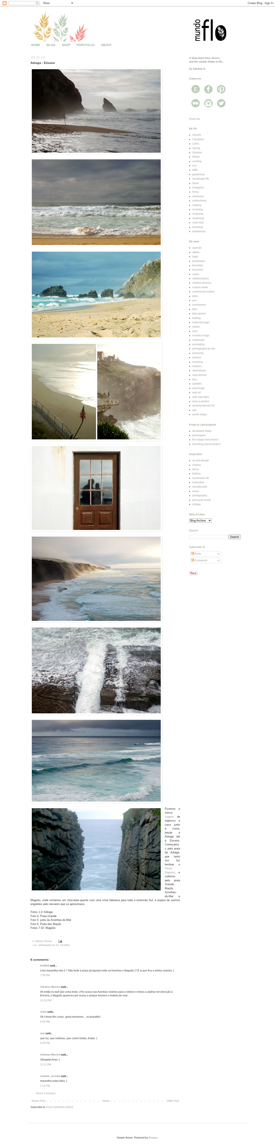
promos (196, 357)
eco (194, 165)
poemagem (199, 435)
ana (42, 1033)
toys (194, 379)
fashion (196, 473)
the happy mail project (205, 439)
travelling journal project (206, 444)
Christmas (198, 139)
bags (195, 256)
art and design (200, 460)
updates (197, 383)
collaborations (200, 278)
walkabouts (199, 231)
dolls (195, 296)
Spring (196, 148)
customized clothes (203, 291)
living (195, 191)
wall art (196, 392)
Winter (196, 156)
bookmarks (198, 261)
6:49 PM (45, 1021)
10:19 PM (45, 1000)
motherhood (199, 200)
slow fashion (199, 375)
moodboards (199, 486)
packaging (198, 344)
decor (195, 469)
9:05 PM (45, 1043)
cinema (196, 464)
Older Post (173, 1100)
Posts (197, 553)
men (194, 331)
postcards (198, 353)
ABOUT (106, 45)
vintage (196, 504)
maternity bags (200, 322)
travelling (64, 945)
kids (194, 309)
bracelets (197, 265)
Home (106, 1100)
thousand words (201, 500)
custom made (200, 287)
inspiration (198, 482)
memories (198, 196)
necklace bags (200, 335)
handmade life (200, 178)
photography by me (49, 945)
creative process (201, 282)
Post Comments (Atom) (59, 1107)
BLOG (51, 45)
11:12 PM (45, 1064)
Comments (200, 560)
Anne (43, 1011)
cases (195, 274)
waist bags (198, 388)
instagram (198, 187)
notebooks (198, 340)
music (195, 491)
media (196, 326)
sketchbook (199, 370)
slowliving (198, 218)
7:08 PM (45, 975)
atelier (196, 252)
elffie (195, 169)
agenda (196, 247)
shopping (197, 213)
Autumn (196, 134)
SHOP (66, 45)
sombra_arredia (50, 1076)
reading (196, 205)
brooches (197, 269)
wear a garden (200, 401)
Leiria (195, 143)
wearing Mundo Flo (203, 405)
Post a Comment (45, 1093)
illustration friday (201, 430)
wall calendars (200, 397)
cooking (197, 161)
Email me (194, 118)
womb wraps (199, 414)
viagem (169, 816)
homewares (199, 304)
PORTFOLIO (86, 45)
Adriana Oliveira (50, 986)
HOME (35, 45)
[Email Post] (60, 941)
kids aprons (199, 313)
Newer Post (38, 1100)
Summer (197, 152)
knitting (196, 318)
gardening (198, 174)
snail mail (197, 222)
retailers (197, 366)
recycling (197, 209)
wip (194, 410)
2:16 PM (45, 1085)
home (195, 183)
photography (199, 495)
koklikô (44, 965)
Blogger (153, 1137)
